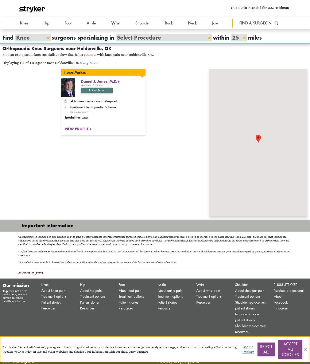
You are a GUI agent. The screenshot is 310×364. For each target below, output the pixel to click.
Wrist (200, 285)
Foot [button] (68, 22)
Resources (48, 308)
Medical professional (289, 290)
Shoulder (241, 285)
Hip (82, 285)
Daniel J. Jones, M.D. (99, 81)
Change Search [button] (89, 63)
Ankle (162, 285)
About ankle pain (170, 290)
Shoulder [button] (142, 22)
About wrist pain (208, 290)
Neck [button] (192, 22)
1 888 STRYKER (286, 285)
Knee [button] (24, 22)
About (278, 296)
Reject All (266, 349)
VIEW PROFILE (77, 129)
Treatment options (53, 296)
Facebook (281, 302)
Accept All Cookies (290, 349)
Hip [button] (46, 22)
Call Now (98, 90)
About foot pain (130, 290)
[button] (258, 139)
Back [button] (169, 22)
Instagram (281, 308)
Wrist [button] (115, 22)
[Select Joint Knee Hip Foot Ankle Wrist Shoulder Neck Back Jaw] (31, 37)
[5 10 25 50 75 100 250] (237, 37)
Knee (45, 285)
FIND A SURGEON (256, 22)
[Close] (305, 349)
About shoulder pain (249, 290)
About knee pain (53, 290)
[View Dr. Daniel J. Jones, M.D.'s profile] (68, 87)
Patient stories (51, 302)
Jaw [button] (215, 22)
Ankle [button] (91, 22)
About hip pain (91, 290)
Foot (122, 285)
